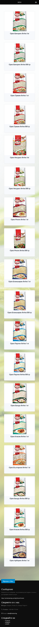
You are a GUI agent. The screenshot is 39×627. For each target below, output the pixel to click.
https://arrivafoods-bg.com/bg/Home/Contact (12, 598)
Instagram (7, 622)
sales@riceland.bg (12, 613)
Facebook (7, 621)
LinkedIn (7, 624)
